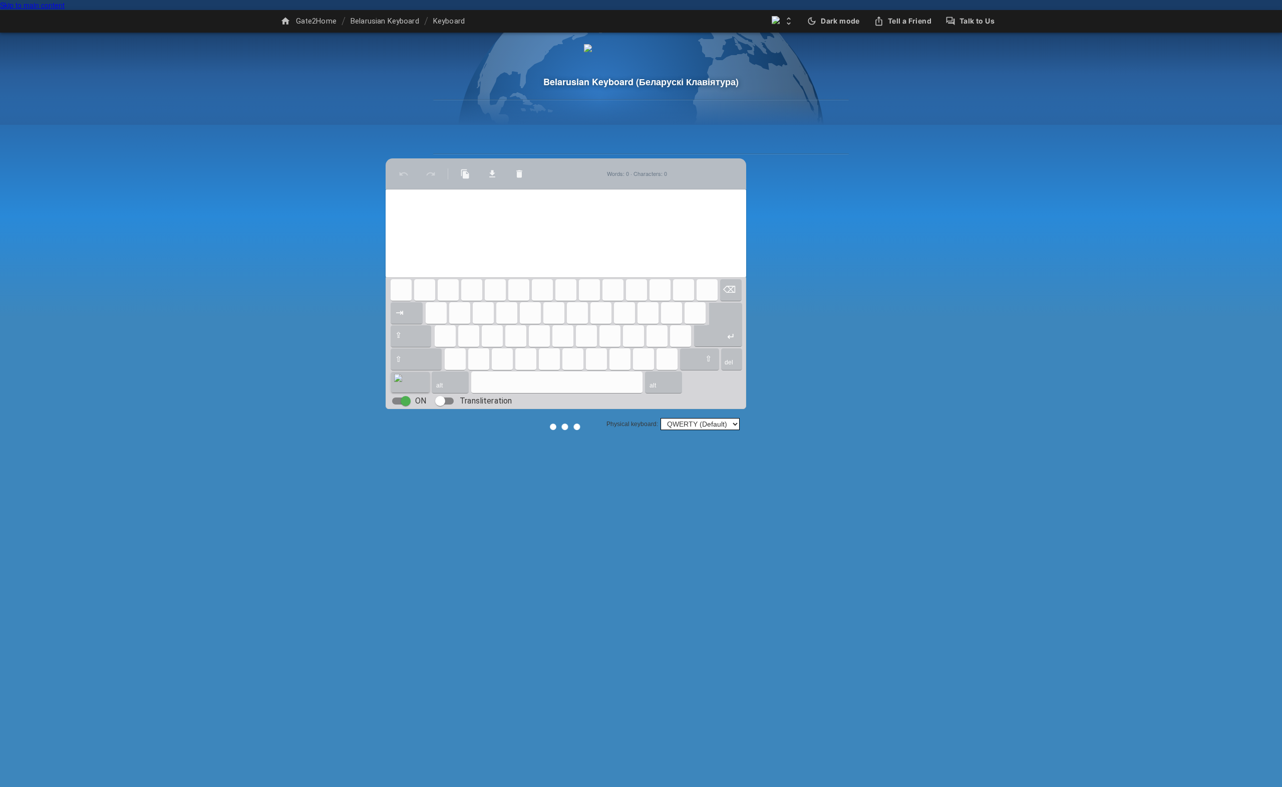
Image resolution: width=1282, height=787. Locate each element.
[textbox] (566, 233)
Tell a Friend (909, 21)
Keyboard (449, 21)
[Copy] (465, 174)
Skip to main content (32, 5)
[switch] (405, 401)
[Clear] (519, 174)
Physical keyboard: (632, 424)
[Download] (492, 174)
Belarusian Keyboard (385, 21)
